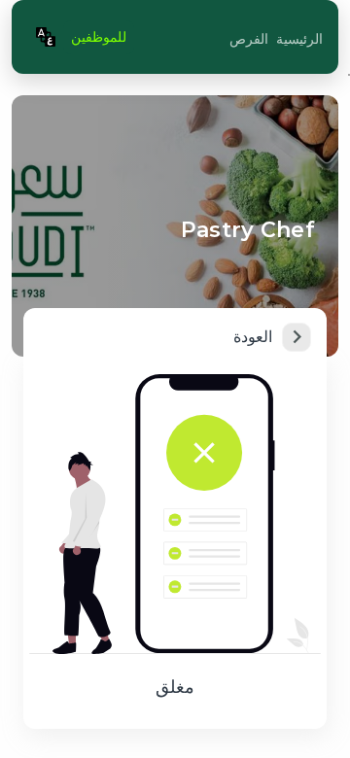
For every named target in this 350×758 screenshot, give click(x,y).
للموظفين (98, 37)
